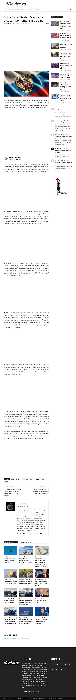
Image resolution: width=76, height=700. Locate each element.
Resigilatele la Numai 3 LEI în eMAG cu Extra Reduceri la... (66, 46)
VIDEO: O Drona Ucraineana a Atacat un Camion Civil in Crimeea (10, 581)
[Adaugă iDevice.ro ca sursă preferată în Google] (26, 158)
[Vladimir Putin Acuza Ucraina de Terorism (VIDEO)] (42, 592)
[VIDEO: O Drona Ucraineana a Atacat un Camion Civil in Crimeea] (10, 573)
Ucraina (6, 481)
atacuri (12, 479)
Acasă (5, 13)
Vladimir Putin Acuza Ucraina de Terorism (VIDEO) (40, 600)
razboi (10, 13)
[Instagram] (21, 533)
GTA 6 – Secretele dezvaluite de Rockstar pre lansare (63, 150)
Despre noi (18, 698)
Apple (30, 9)
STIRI (6, 9)
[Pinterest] (28, 533)
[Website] (38, 533)
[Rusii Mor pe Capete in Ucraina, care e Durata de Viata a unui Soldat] (26, 573)
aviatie (18, 479)
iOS (40, 9)
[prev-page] (5, 627)
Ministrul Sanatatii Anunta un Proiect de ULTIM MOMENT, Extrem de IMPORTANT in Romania (12, 492)
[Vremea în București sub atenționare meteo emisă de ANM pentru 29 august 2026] (55, 54)
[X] (34, 533)
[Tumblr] (31, 533)
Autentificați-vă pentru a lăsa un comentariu (17, 638)
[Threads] (65, 669)
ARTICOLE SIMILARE (11, 542)
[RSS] (65, 664)
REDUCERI (11, 9)
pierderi (32, 479)
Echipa (60, 698)
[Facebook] (18, 533)
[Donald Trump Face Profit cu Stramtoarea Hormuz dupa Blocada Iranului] (42, 573)
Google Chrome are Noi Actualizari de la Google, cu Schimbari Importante (40, 491)
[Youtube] (41, 533)
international (25, 479)
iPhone (36, 9)
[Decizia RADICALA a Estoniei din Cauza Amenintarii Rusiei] (10, 592)
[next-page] (8, 627)
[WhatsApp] (56, 669)
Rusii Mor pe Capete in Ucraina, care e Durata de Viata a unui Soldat (25, 581)
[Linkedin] (24, 533)
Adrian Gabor (11, 23)
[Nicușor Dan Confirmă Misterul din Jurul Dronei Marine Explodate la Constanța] (42, 611)
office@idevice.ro (36, 691)
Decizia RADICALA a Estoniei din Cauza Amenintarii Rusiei (9, 600)
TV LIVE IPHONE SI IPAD (21, 9)
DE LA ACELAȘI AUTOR (25, 542)
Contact (66, 698)
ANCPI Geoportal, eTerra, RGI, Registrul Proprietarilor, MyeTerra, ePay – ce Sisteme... (65, 25)
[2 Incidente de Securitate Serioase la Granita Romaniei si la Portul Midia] (10, 550)
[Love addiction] (61, 195)
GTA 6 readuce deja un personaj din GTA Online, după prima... (66, 75)
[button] (70, 9)
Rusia (42, 479)
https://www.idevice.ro (22, 506)
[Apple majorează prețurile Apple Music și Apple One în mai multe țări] (55, 65)
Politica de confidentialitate (40, 698)
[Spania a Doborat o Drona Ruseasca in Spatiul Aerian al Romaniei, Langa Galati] (26, 550)
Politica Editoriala (27, 698)
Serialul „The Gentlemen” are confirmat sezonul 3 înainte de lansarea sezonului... (65, 86)
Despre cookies (53, 698)
